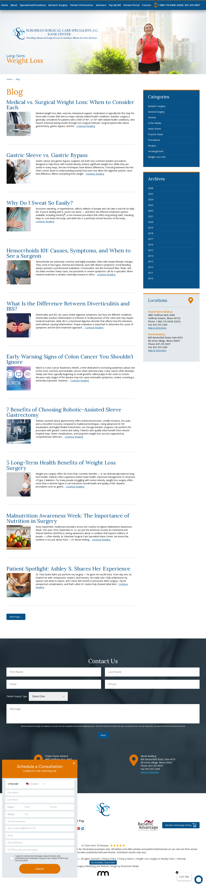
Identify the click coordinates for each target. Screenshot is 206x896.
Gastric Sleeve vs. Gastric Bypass (47, 155)
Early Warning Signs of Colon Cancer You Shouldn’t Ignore (70, 359)
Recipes (152, 145)
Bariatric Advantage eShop (178, 825)
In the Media (154, 123)
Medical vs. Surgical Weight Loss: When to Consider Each (70, 105)
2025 (150, 193)
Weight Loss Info (157, 156)
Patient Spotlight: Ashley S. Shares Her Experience (68, 568)
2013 (150, 261)
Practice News (155, 134)
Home (4, 5)
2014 (150, 255)
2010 (150, 278)
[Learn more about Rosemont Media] (103, 871)
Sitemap (181, 858)
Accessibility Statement (103, 862)
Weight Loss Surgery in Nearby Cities (155, 858)
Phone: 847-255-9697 (159, 344)
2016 (150, 244)
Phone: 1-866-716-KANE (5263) (164, 321)
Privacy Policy (109, 858)
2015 (150, 250)
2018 (150, 233)
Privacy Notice (126, 858)
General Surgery (156, 111)
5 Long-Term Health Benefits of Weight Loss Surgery (61, 465)
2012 (150, 267)
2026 (150, 188)
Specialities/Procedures (33, 5)
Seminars (101, 5)
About (13, 5)
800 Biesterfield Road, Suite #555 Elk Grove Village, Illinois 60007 (165, 339)
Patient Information (81, 5)
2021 (150, 216)
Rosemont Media (130, 866)
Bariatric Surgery (58, 5)
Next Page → (16, 616)
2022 (150, 210)
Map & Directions (157, 327)
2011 (150, 272)
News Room (154, 128)
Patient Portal (131, 5)
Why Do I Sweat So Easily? (39, 202)
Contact (146, 5)
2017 (150, 238)
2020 (150, 222)
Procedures (154, 139)
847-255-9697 (192, 5)
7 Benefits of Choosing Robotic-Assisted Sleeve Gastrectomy (63, 412)
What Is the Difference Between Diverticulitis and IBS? (68, 306)
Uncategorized (155, 151)
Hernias (152, 117)
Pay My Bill (115, 5)
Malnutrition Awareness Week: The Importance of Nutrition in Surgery (67, 518)
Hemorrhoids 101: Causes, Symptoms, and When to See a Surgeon (68, 253)
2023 (150, 205)
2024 (150, 199)
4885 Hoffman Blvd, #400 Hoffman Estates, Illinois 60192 (164, 316)
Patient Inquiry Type (16, 696)
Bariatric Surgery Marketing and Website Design (92, 866)
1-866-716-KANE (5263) (170, 5)
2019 (150, 227)
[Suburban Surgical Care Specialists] (55, 33)
